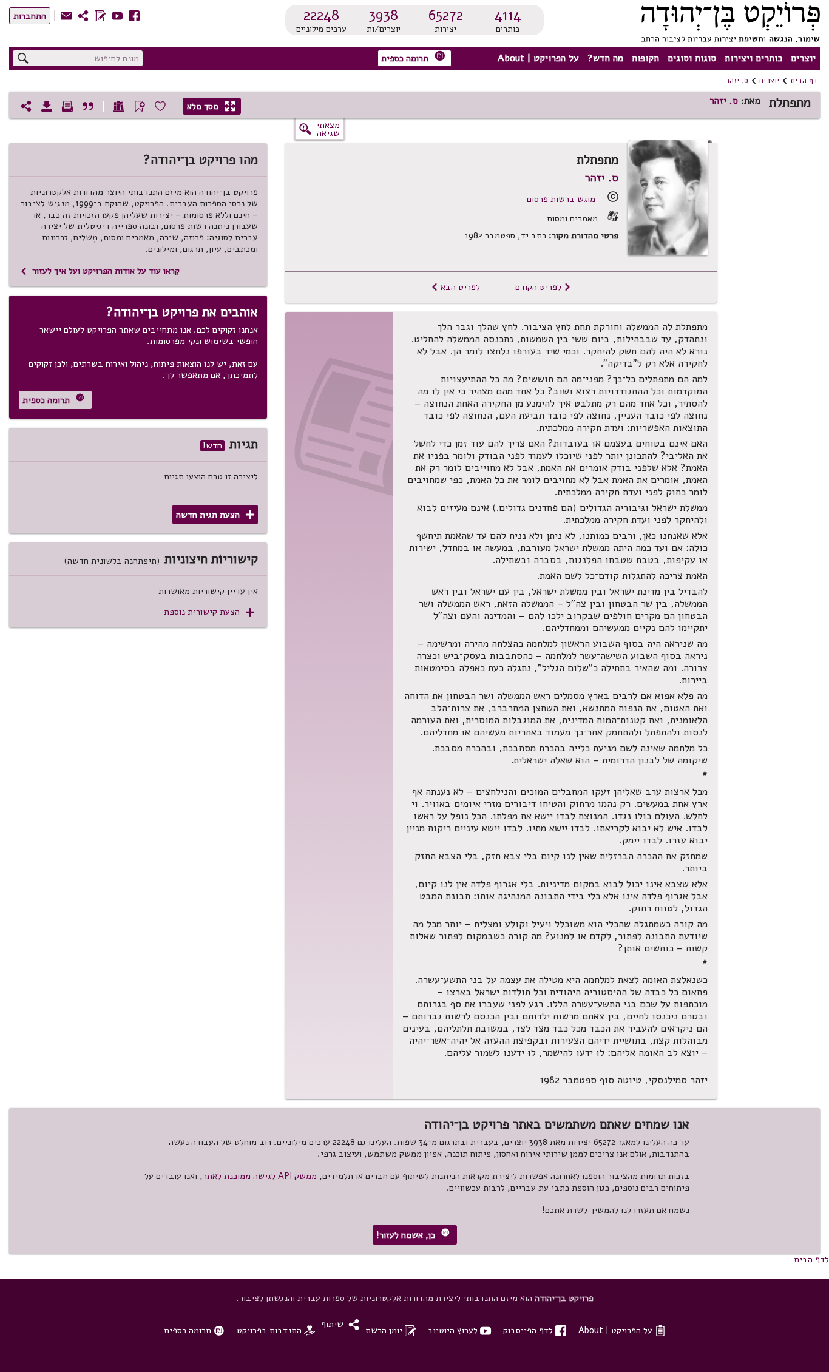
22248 (321, 15)
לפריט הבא (455, 287)
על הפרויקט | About (538, 58)
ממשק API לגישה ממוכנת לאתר (260, 1176)
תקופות (645, 58)
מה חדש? (605, 58)
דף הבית (803, 80)
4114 (508, 15)
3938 (383, 15)
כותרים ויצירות (753, 58)
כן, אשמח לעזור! (413, 1234)
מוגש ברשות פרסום (561, 199)
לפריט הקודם (543, 287)
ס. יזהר (736, 80)
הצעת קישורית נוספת (209, 612)
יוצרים (803, 58)
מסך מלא (211, 106)
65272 (445, 15)
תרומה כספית (413, 57)
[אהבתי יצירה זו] (160, 106)
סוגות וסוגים (692, 58)
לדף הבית (811, 1259)
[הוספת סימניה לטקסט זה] (139, 106)
